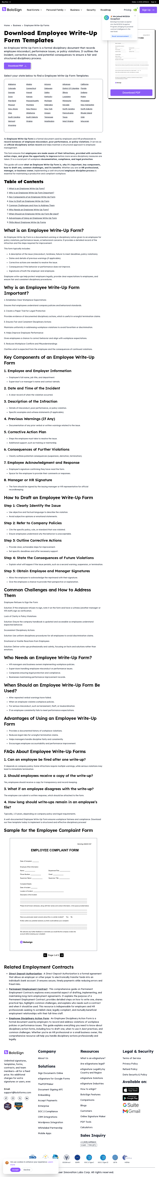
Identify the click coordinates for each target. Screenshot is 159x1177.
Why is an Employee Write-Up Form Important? (31, 192)
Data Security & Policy (135, 1074)
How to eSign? (88, 1089)
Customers (86, 1110)
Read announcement (120, 36)
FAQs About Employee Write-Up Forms (27, 222)
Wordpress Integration (50, 1122)
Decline (27, 1170)
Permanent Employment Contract (28, 989)
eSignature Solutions (91, 1078)
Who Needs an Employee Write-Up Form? (29, 209)
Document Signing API (50, 1089)
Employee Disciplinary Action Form (29, 1018)
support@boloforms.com (17, 1092)
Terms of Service (132, 1058)
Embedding (44, 1095)
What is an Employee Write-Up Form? (27, 188)
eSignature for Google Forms (54, 1078)
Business (17, 25)
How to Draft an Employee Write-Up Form (29, 201)
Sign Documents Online (50, 1073)
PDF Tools (85, 1121)
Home (7, 25)
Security (91, 9)
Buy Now (5, 2)
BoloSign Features (90, 1094)
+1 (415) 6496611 (88, 1142)
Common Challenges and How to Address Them (32, 205)
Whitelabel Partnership (50, 1127)
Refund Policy (130, 1069)
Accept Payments (47, 1100)
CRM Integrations (47, 1116)
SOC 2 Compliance (48, 1111)
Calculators (86, 1127)
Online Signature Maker (93, 1116)
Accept (15, 1170)
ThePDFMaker (45, 1084)
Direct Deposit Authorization (25, 973)
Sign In (153, 2)
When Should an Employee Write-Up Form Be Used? (34, 214)
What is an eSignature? (92, 1058)
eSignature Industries (92, 1083)
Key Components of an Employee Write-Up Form (32, 197)
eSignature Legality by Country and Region (92, 1071)
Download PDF (131, 92)
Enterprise (43, 1106)
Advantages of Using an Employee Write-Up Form (33, 218)
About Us (43, 1058)
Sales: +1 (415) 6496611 (140, 2)
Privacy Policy (130, 1063)
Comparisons (87, 1100)
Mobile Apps (44, 1133)
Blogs (83, 1105)
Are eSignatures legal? (92, 1063)
